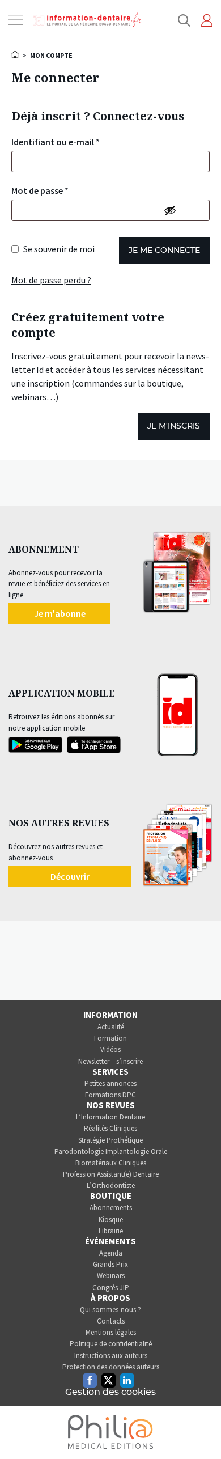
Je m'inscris (173, 426)
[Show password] (170, 210)
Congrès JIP (110, 1287)
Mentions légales (111, 1332)
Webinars (111, 1275)
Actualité (110, 1027)
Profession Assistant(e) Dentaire (111, 1174)
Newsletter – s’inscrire (110, 1061)
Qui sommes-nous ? (110, 1309)
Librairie (111, 1231)
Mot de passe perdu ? (51, 280)
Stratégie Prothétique (110, 1140)
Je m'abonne (60, 613)
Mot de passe (40, 190)
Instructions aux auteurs (110, 1355)
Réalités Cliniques (110, 1128)
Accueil (15, 54)
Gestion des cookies (110, 1392)
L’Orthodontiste (111, 1185)
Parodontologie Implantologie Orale (110, 1151)
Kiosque (111, 1219)
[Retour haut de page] (200, 1429)
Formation (110, 1038)
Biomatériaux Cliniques (110, 1163)
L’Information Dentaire (110, 1117)
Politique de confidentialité (111, 1343)
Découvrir (70, 876)
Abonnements (111, 1207)
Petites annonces (110, 1083)
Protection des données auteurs (110, 1367)
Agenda (110, 1253)
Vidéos (110, 1049)
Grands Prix (110, 1264)
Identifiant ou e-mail (55, 141)
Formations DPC (110, 1095)
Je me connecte (164, 251)
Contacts (111, 1321)
